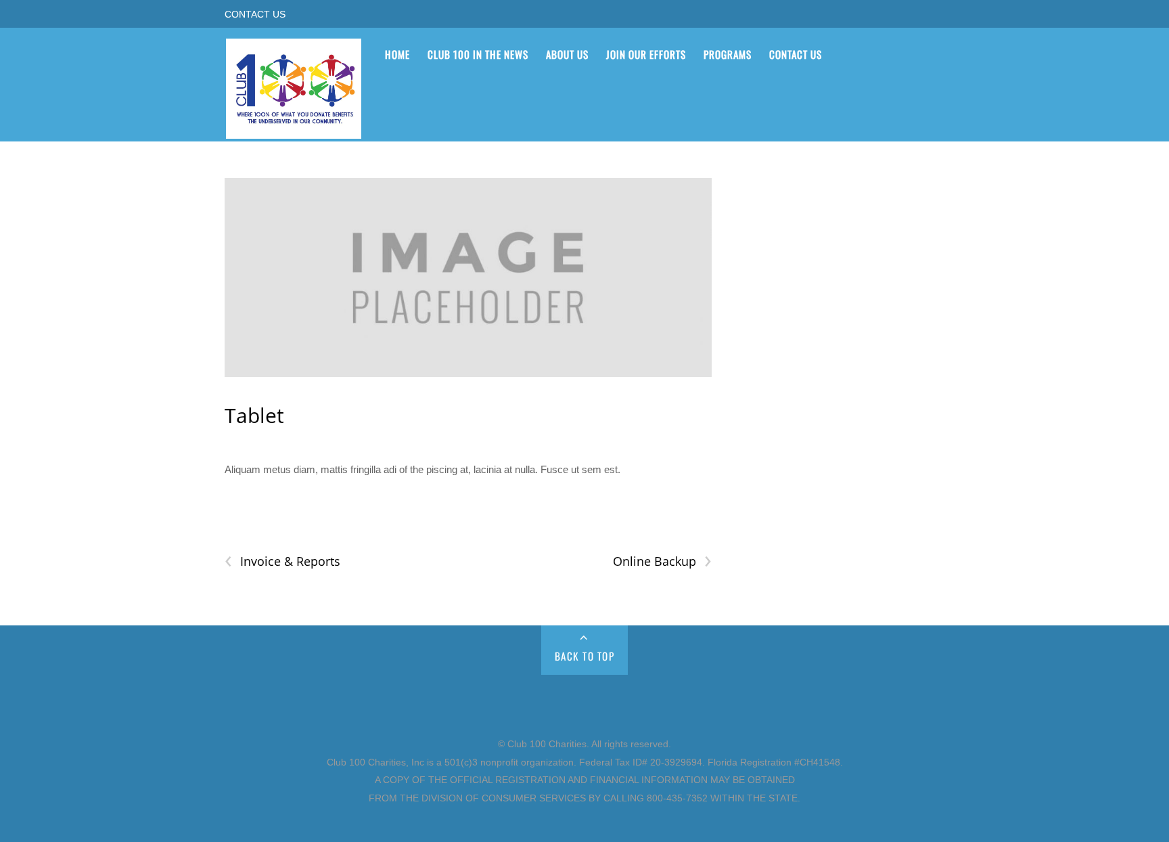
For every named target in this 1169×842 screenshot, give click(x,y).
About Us (567, 54)
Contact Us (255, 14)
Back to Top (585, 655)
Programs (728, 54)
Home (397, 54)
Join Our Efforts (646, 54)
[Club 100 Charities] (293, 129)
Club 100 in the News (478, 54)
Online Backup (662, 561)
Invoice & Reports (282, 561)
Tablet (254, 415)
